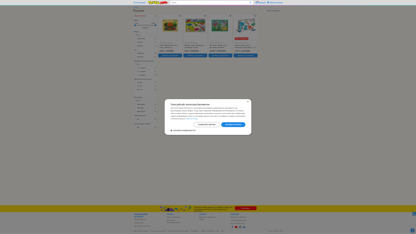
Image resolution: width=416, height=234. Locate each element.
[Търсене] (250, 3)
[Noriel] (158, 2)
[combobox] (211, 3)
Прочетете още (192, 119)
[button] (183, 130)
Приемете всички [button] (233, 125)
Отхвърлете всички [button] (206, 125)
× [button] (248, 101)
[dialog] (208, 117)
